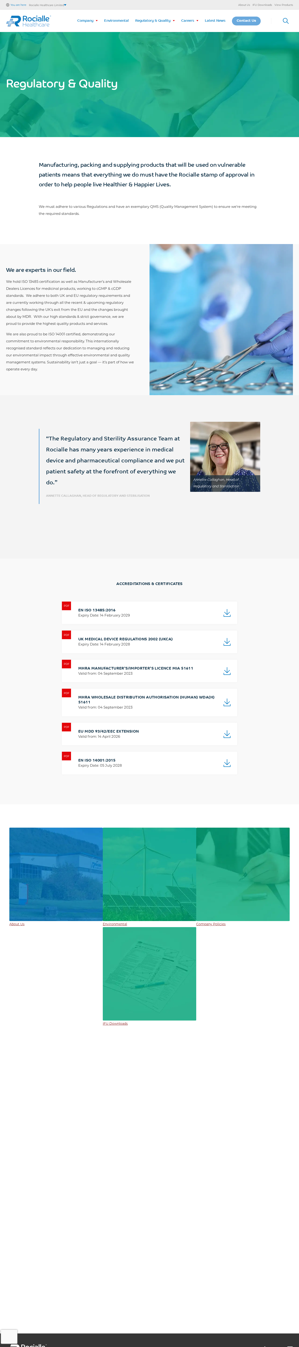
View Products (283, 5)
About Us (244, 5)
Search (286, 21)
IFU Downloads (262, 5)
